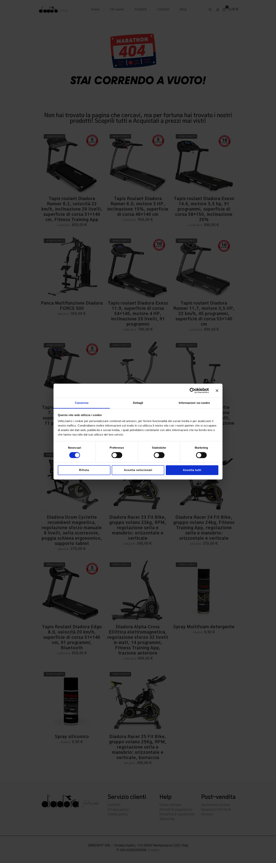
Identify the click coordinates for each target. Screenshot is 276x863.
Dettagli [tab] (138, 402)
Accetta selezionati (138, 470)
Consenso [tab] (81, 402)
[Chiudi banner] (217, 390)
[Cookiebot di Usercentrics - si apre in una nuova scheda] (192, 390)
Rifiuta (84, 470)
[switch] (117, 455)
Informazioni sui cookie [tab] (194, 402)
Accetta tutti (192, 470)
